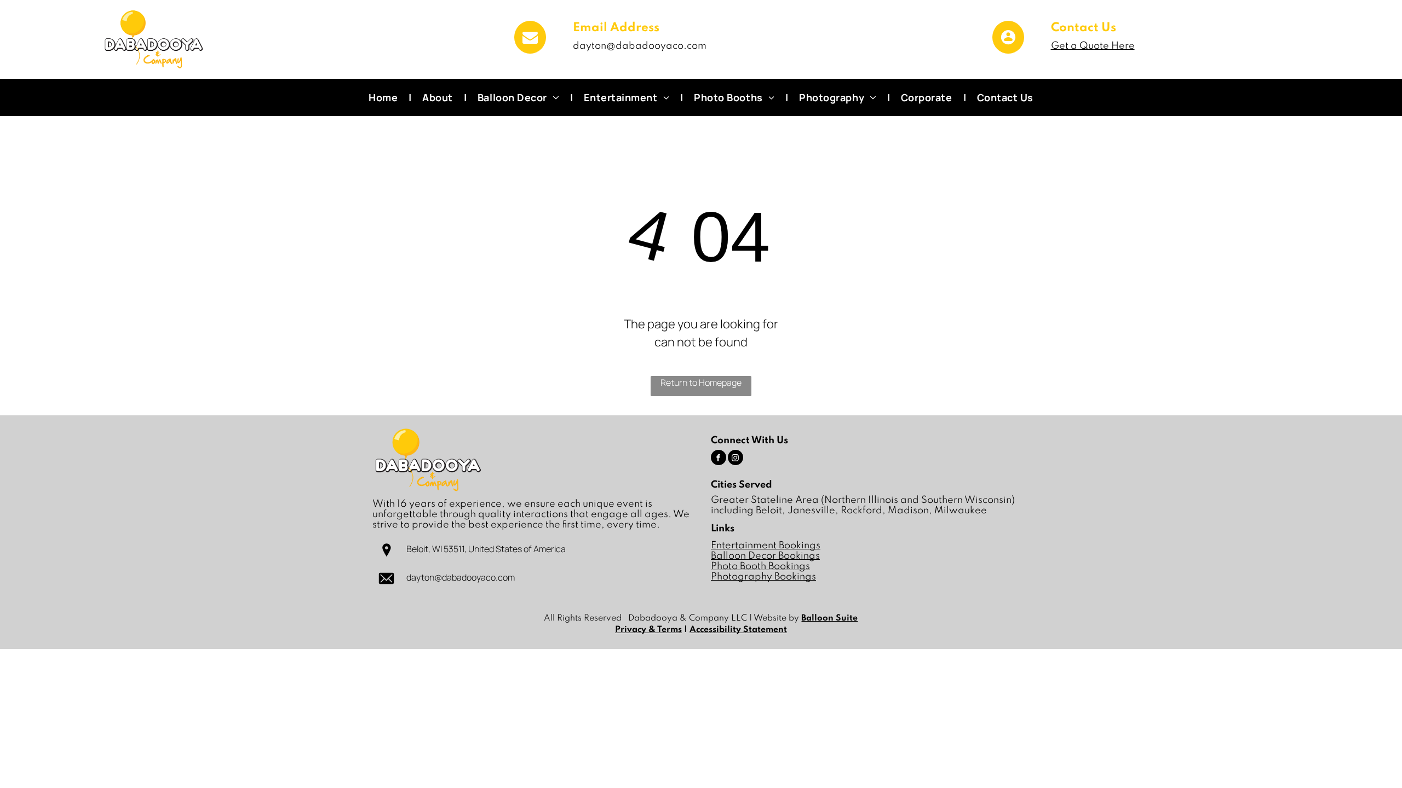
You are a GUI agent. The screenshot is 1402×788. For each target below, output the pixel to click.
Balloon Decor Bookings (765, 556)
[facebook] (718, 459)
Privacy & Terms (648, 629)
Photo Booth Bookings (760, 566)
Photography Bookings (763, 577)
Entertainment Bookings (765, 546)
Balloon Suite (829, 618)
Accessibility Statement (738, 629)
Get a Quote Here (1093, 46)
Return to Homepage (701, 382)
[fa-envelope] (530, 50)
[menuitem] (384, 97)
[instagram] (735, 459)
